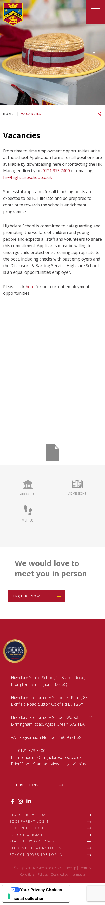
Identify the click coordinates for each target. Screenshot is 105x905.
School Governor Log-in (36, 854)
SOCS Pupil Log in (27, 828)
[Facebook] (12, 801)
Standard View (46, 764)
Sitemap (70, 868)
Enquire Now (26, 596)
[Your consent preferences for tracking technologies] (9, 896)
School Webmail (26, 835)
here (29, 286)
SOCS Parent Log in (29, 821)
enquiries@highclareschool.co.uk (51, 757)
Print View (20, 764)
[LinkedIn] (28, 801)
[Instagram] (20, 801)
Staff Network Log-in (32, 841)
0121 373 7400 (56, 170)
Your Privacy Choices (41, 889)
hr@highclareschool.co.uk (27, 177)
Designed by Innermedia (68, 874)
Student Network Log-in (35, 848)
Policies (43, 874)
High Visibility (74, 764)
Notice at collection (25, 898)
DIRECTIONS (27, 785)
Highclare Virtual (28, 815)
